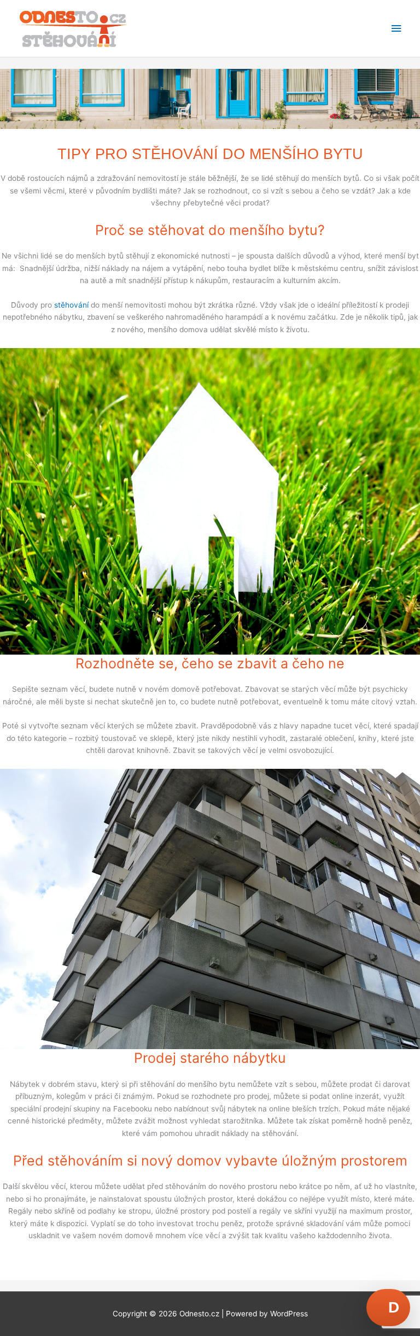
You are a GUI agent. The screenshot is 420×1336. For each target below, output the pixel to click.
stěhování (71, 305)
